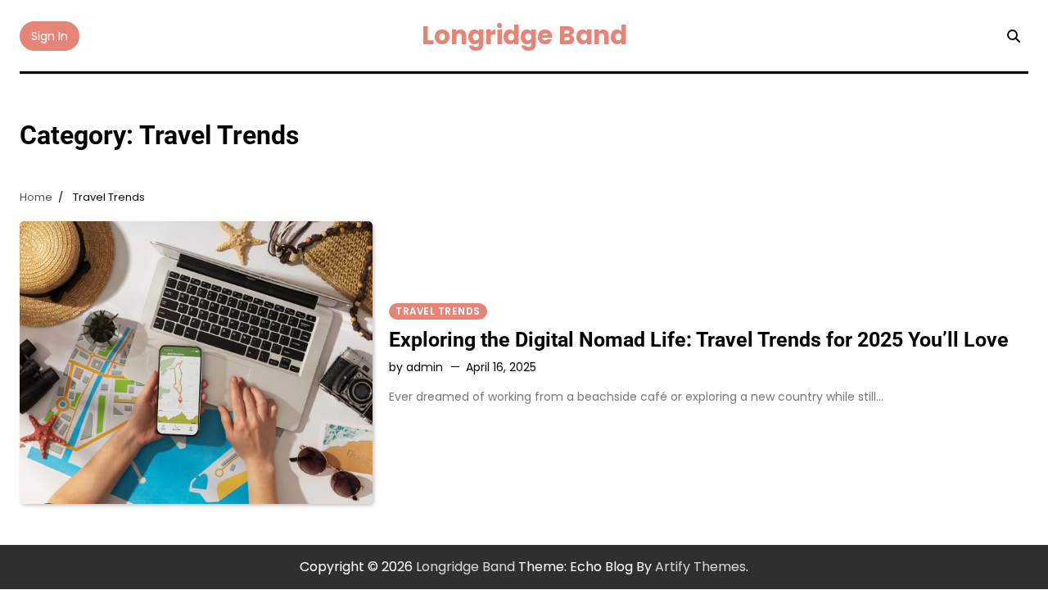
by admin (416, 367)
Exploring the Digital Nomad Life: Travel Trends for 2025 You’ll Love (699, 340)
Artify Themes (700, 566)
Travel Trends (438, 311)
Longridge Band (524, 35)
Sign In (49, 36)
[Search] (1013, 36)
